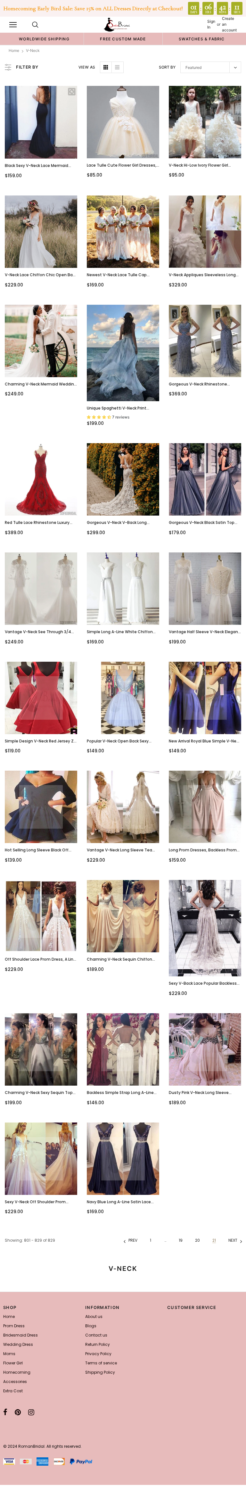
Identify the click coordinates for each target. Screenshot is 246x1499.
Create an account (229, 24)
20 (197, 1240)
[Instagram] (31, 1412)
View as (86, 67)
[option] (44, 39)
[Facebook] (5, 1412)
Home (14, 50)
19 (181, 1240)
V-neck (33, 50)
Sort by (167, 67)
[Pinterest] (18, 1412)
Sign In (211, 24)
